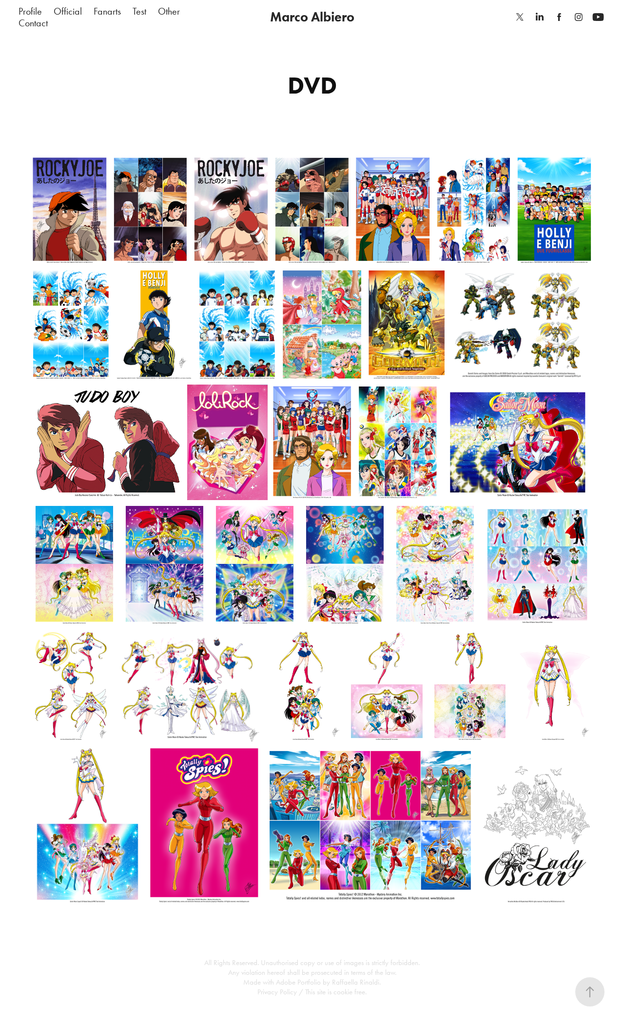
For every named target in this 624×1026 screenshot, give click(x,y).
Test (139, 11)
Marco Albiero (312, 17)
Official (68, 11)
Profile (30, 11)
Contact (33, 23)
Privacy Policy (277, 991)
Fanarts (107, 11)
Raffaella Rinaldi (355, 982)
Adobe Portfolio (298, 982)
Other (169, 11)
